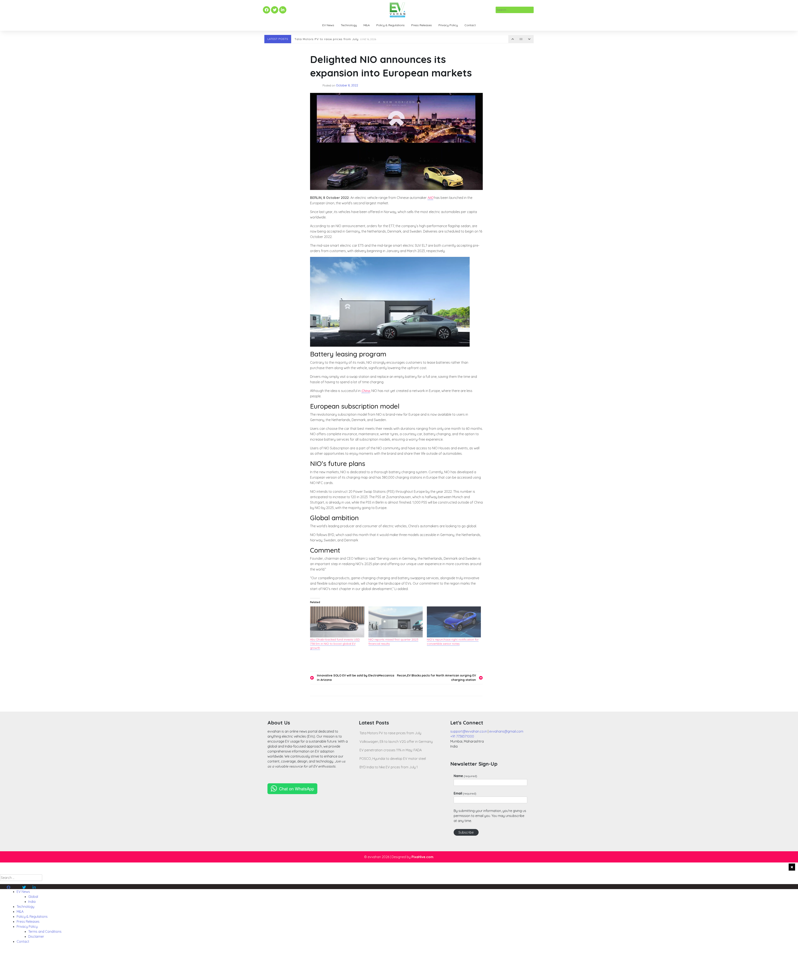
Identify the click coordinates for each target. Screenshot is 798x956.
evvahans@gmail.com (506, 731)
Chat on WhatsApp (296, 789)
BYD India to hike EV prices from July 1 (389, 767)
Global (33, 896)
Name (465, 776)
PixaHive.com (422, 857)
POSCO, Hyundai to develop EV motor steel (393, 758)
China (365, 391)
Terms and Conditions (45, 931)
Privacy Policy (448, 25)
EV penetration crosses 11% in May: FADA (391, 750)
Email (465, 793)
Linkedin (282, 10)
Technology (349, 25)
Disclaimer (36, 936)
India (32, 901)
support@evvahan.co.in (468, 731)
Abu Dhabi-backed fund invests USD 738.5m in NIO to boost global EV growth (335, 644)
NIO (430, 198)
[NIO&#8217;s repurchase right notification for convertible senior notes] (454, 621)
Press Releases (421, 25)
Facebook (266, 10)
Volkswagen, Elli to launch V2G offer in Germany (396, 741)
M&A (366, 25)
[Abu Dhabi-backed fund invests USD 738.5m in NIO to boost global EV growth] (337, 621)
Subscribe (466, 832)
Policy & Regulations (390, 25)
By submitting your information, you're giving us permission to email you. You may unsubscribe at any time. (490, 816)
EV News (328, 25)
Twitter (274, 10)
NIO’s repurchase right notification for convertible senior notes (453, 642)
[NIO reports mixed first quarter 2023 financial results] (395, 621)
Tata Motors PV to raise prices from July (335, 39)
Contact (470, 25)
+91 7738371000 (462, 736)
